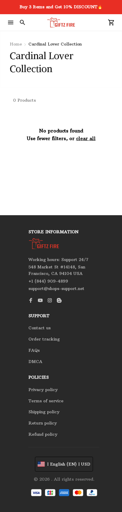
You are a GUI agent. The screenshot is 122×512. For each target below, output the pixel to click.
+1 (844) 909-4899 (48, 281)
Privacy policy (43, 389)
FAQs (34, 350)
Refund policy (42, 434)
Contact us (39, 327)
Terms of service (45, 401)
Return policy (42, 423)
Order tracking (44, 339)
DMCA (35, 361)
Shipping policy (44, 411)
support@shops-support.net (56, 288)
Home (16, 44)
